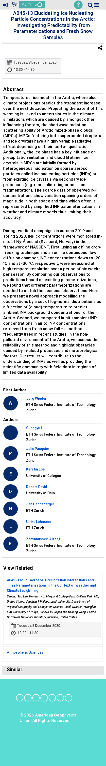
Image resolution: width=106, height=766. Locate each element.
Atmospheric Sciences (25, 652)
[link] (90, 5)
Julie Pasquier (37, 449)
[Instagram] (28, 698)
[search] (90, 4)
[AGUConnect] (68, 698)
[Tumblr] (44, 698)
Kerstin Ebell (36, 469)
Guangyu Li (34, 428)
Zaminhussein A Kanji (43, 539)
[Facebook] (19, 698)
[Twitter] (52, 698)
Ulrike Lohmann (38, 522)
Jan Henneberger (40, 504)
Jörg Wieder (36, 398)
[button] (96, 5)
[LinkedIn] (36, 698)
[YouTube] (60, 698)
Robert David (36, 487)
